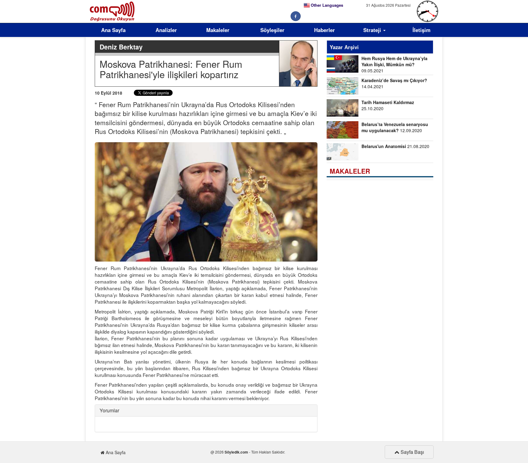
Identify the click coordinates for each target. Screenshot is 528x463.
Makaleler (217, 30)
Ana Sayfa (113, 30)
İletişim (422, 30)
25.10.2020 (387, 105)
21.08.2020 (395, 146)
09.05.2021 (394, 64)
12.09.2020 (394, 127)
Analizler (166, 30)
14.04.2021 (394, 83)
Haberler (324, 30)
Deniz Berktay (121, 46)
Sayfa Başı (411, 451)
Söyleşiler (272, 30)
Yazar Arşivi (344, 47)
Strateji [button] (373, 30)
